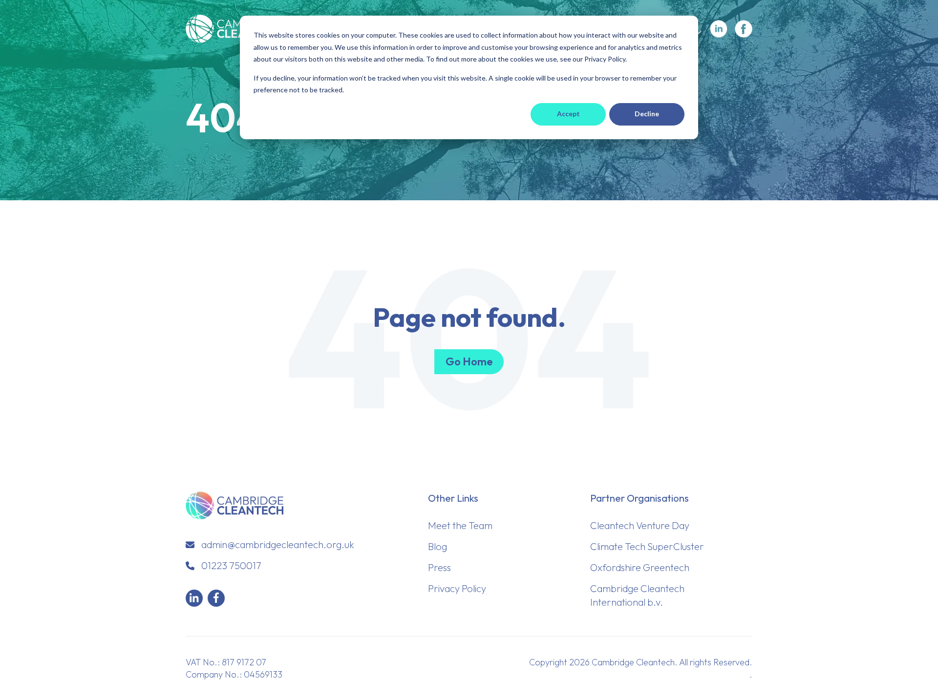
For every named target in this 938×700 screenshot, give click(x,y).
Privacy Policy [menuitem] (457, 588)
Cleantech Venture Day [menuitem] (639, 525)
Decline (647, 113)
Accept (568, 113)
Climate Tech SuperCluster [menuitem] (647, 546)
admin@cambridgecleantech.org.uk (277, 544)
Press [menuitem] (439, 567)
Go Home (469, 361)
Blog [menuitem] (437, 546)
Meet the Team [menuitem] (460, 525)
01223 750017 (231, 565)
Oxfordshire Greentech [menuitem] (639, 567)
